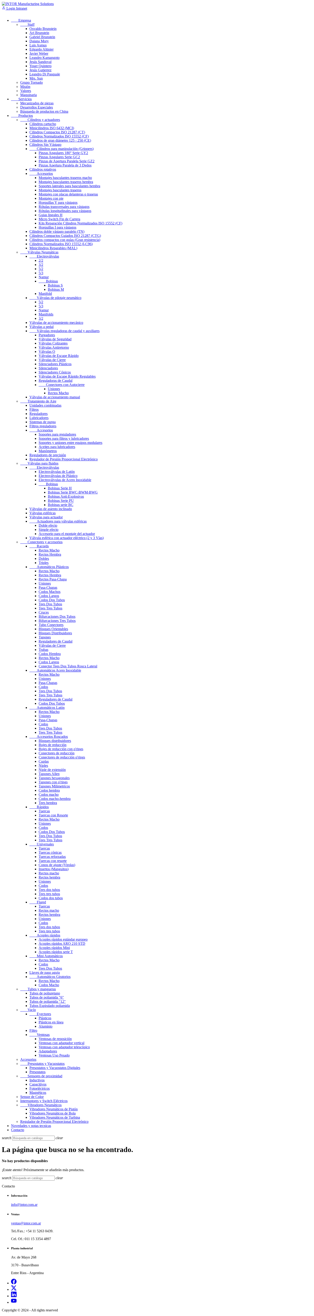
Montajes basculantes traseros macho (65, 178)
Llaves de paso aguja (44, 972)
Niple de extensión (52, 770)
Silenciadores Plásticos (55, 364)
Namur (44, 277)
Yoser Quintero (40, 66)
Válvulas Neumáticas (39, 252)
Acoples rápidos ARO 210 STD (62, 943)
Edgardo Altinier (41, 49)
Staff (27, 24)
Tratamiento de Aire (38, 401)
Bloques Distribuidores (55, 633)
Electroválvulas (44, 256)
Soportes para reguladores (57, 434)
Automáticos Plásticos (49, 567)
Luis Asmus (38, 45)
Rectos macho (49, 873)
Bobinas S (55, 285)
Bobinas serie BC (60, 505)
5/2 (41, 269)
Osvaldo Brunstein (43, 29)
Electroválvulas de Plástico (58, 476)
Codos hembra (49, 790)
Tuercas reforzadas (52, 857)
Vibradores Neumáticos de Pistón (53, 1109)
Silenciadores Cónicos (55, 372)
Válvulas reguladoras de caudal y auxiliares (64, 331)
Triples (44, 563)
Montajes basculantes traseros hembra (66, 182)
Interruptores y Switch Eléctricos (44, 1101)
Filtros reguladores (42, 426)
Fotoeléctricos (39, 1088)
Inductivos (37, 1080)
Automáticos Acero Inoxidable (55, 670)
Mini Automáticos (46, 956)
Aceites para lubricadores (57, 447)
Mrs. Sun (36, 78)
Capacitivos (37, 1084)
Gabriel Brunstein (42, 37)
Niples (43, 765)
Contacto (17, 1130)
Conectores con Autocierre (62, 385)
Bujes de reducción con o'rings (61, 749)
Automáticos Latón (47, 708)
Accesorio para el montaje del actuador (67, 534)
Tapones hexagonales (54, 778)
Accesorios (41, 173)
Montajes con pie (51, 198)
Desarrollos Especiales (36, 107)
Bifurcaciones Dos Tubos (57, 616)
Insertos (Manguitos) (54, 869)
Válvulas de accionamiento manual (54, 397)
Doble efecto (48, 525)
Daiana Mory (39, 41)
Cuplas (44, 761)
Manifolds (46, 314)
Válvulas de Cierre (52, 360)
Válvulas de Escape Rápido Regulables (67, 376)
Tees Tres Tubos (50, 608)
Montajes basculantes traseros (60, 190)
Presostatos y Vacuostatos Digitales (54, 1068)
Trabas (43, 650)
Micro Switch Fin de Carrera (59, 219)
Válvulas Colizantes (53, 343)
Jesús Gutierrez (40, 70)
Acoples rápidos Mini (54, 948)
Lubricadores (39, 418)
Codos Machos (49, 592)
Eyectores (40, 1014)
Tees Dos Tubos (50, 604)
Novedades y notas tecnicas (31, 1126)
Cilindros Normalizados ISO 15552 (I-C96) (61, 244)
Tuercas (44, 811)
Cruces (44, 612)
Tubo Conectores (51, 625)
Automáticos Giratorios (50, 977)
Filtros (34, 409)
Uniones (54, 389)
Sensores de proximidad (41, 1076)
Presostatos (37, 1072)
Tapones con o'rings (53, 782)
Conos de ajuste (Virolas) (57, 865)
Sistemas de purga (42, 422)
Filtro (33, 1030)
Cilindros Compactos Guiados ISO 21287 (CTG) (65, 236)
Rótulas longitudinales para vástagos (65, 211)
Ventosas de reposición (55, 1039)
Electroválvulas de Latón (57, 472)
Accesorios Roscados (48, 736)
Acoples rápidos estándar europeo (63, 939)
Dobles (44, 558)
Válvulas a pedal (41, 327)
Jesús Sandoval (40, 62)
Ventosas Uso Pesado (54, 1055)
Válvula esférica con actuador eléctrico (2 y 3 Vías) (66, 538)
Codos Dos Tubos (52, 600)
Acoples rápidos (44, 935)
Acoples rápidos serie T (56, 952)
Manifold (45, 294)
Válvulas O (47, 351)
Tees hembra (48, 803)
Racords (39, 546)
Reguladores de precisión (47, 455)
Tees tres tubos (49, 894)
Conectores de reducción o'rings (62, 757)
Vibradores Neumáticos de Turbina (54, 1117)
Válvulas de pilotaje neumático (55, 298)
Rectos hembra (49, 877)
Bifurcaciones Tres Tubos (57, 621)
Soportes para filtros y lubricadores (64, 438)
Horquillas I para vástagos (57, 227)
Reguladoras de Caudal (55, 380)
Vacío (28, 1010)
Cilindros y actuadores (40, 120)
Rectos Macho (58, 393)
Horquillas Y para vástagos (58, 202)
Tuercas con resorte (53, 861)
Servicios (21, 99)
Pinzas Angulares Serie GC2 (59, 157)
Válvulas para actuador (46, 517)
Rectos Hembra (50, 554)
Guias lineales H (51, 215)
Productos (22, 116)
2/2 (41, 260)
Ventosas (39, 1035)
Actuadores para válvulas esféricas (58, 521)
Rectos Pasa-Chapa (53, 579)
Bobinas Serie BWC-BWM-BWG (73, 492)
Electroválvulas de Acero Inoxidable (65, 480)
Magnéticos (37, 1093)
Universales (41, 844)
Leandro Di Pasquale (44, 74)
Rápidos (39, 807)
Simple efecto (48, 530)
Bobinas (48, 281)
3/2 (41, 265)
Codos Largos (49, 596)
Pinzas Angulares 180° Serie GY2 (63, 153)
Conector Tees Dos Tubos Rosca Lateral (68, 666)
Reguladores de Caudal (55, 641)
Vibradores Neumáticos (41, 1105)
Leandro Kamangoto (44, 58)
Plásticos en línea (51, 1022)
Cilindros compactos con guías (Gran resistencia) (64, 240)
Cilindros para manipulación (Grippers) (61, 149)
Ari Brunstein (39, 33)
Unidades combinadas (45, 405)
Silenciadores (48, 368)
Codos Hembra (50, 654)
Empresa (21, 20)
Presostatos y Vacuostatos (42, 1064)
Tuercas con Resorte (53, 815)
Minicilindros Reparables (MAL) (53, 248)
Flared (37, 902)
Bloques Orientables (53, 629)
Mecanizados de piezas (37, 103)
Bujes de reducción (52, 745)
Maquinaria (28, 95)
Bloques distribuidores (55, 741)
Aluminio (45, 1026)
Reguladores (38, 414)
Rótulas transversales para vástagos (64, 207)
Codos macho (49, 794)
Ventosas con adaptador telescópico (64, 1047)
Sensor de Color (32, 1097)
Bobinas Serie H (60, 488)
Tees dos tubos (49, 890)
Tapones (45, 637)
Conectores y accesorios (41, 542)
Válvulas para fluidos (39, 463)
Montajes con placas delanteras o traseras (68, 194)
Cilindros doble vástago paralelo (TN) (56, 231)
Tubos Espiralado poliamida (49, 1006)
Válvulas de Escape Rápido (59, 356)
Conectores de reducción (56, 753)
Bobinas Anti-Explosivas (66, 496)
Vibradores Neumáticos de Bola (52, 1113)
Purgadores (47, 335)
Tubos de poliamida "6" (46, 997)
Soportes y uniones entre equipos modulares (70, 443)
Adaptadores (48, 1051)
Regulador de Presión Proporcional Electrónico (63, 459)
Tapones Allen (49, 774)
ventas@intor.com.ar (26, 1223)
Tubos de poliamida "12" (47, 1001)
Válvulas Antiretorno (54, 347)
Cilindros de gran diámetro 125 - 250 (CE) (60, 140)
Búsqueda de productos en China (44, 111)
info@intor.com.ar (24, 1205)
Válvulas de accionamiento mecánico (56, 323)
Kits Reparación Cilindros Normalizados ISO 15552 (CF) (80, 223)
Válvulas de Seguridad (55, 339)
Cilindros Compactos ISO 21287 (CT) (57, 132)
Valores (25, 91)
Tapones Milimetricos (54, 786)
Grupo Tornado (31, 82)
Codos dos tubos (51, 898)
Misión (25, 87)
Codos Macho (49, 985)
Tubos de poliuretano (44, 993)
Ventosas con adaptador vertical (61, 1043)
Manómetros (48, 451)
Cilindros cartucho (42, 124)
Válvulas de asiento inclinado (50, 509)
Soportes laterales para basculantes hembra (69, 186)
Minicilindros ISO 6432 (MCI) (51, 128)
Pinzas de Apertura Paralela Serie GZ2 (66, 161)
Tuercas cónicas (50, 852)
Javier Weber (38, 53)
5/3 (41, 273)
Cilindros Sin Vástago (45, 145)
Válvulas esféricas (42, 513)
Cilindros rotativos (42, 169)
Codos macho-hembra (55, 799)
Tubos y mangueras (38, 989)
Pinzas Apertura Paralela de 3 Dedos (65, 165)
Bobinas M (56, 289)
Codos (43, 687)
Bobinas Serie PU (61, 501)
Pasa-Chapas (48, 587)
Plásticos (45, 1018)
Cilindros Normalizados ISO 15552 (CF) (59, 136)
